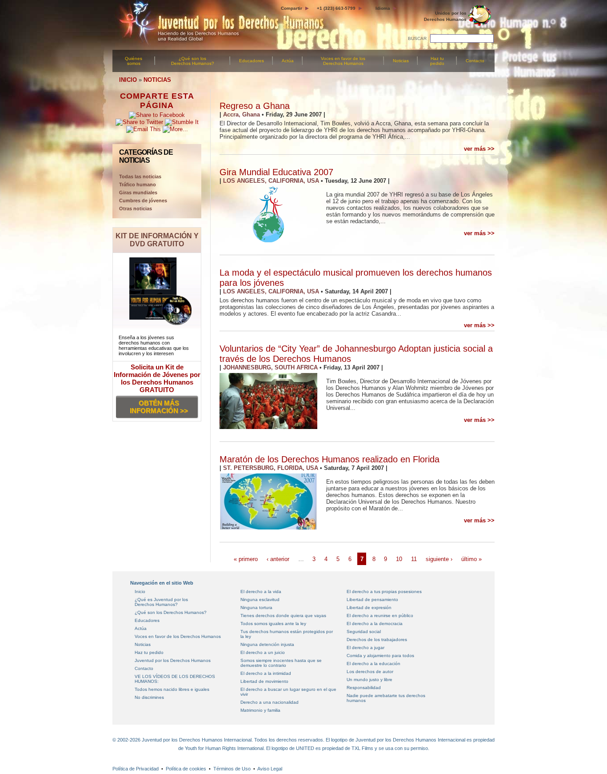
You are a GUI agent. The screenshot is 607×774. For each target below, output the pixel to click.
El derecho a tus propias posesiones (384, 591)
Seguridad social (364, 631)
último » (471, 559)
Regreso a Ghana (255, 106)
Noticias (401, 60)
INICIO (128, 79)
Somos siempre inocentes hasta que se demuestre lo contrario (281, 663)
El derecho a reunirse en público (380, 615)
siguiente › (439, 559)
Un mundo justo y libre (369, 679)
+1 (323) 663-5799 (336, 8)
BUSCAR (417, 38)
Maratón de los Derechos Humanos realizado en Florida (329, 459)
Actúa (288, 60)
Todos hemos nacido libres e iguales (172, 689)
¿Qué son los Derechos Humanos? (192, 61)
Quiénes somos (133, 61)
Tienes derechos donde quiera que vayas (283, 615)
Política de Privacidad (135, 768)
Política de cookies (186, 768)
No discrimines (149, 697)
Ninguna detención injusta (267, 644)
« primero (246, 559)
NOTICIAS (157, 79)
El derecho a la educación (373, 663)
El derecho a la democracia (375, 623)
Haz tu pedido (437, 61)
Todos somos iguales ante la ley (273, 623)
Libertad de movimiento (264, 681)
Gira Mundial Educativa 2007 (276, 172)
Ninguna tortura (256, 607)
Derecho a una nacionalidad (269, 702)
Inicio (140, 591)
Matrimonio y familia (260, 710)
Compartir (291, 8)
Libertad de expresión (369, 607)
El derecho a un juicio (262, 652)
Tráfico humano (137, 184)
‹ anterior (278, 559)
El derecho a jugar (365, 647)
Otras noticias (135, 208)
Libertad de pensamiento (372, 599)
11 (414, 559)
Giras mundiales (138, 192)
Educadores (251, 60)
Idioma (382, 8)
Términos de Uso (232, 768)
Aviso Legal (269, 768)
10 (399, 559)
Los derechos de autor (370, 671)
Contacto (475, 60)
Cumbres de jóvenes (143, 200)
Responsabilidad (364, 687)
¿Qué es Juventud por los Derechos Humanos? (161, 602)
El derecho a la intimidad (265, 673)
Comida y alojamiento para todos (380, 655)
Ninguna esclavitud (260, 599)
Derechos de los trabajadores (377, 639)
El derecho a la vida (260, 591)
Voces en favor (343, 61)
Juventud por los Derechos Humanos (173, 660)
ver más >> (479, 148)
